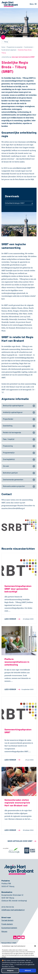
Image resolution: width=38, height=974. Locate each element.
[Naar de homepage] (9, 3)
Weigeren (10, 970)
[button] (35, 946)
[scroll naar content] (3, 37)
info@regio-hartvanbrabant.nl (13, 910)
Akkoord (28, 970)
